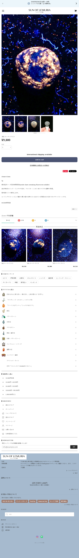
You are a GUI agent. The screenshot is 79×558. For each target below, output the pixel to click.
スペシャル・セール (13, 360)
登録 (74, 447)
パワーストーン (11, 316)
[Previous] (3, 65)
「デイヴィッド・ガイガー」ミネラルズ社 (20, 300)
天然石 (9, 322)
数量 (3, 144)
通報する (74, 209)
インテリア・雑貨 (12, 355)
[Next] (76, 65)
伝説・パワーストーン (13, 338)
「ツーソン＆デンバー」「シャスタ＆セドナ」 (20, 305)
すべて (8, 220)
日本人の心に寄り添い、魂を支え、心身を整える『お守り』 (25, 294)
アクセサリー (11, 327)
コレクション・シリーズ (14, 344)
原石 (8, 311)
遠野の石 (9, 349)
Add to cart (39, 160)
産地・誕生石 (11, 333)
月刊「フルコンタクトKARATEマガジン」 (19, 366)
